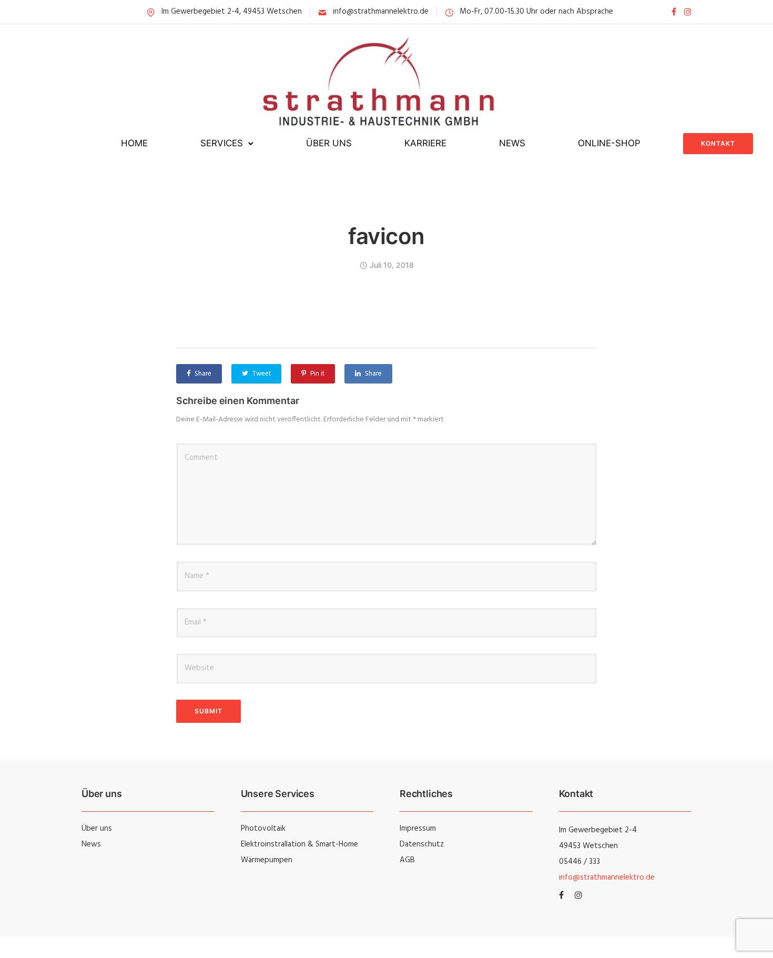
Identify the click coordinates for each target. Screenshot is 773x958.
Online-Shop (609, 143)
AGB (407, 860)
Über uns (329, 143)
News (512, 143)
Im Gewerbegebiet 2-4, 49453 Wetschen (231, 11)
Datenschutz (422, 844)
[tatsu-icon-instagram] (687, 11)
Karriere (425, 143)
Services (221, 143)
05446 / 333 (579, 861)
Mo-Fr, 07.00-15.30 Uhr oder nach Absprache (536, 11)
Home (134, 143)
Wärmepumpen (266, 860)
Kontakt (718, 143)
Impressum (418, 828)
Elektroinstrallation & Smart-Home (299, 844)
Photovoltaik (263, 828)
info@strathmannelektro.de (381, 11)
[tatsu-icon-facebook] (674, 11)
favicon (386, 236)
